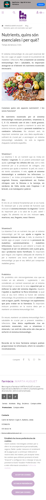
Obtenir (41, 4)
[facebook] (4, 396)
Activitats (12, 403)
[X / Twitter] (28, 359)
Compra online (36, 403)
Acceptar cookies (23, 475)
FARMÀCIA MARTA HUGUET (14, 26)
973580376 (6, 424)
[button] (3, 12)
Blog (26, 26)
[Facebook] (23, 359)
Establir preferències (23, 483)
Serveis (4, 403)
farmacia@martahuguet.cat (11, 433)
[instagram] (9, 396)
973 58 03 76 (6, 429)
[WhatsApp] (34, 359)
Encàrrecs (25, 403)
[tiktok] (15, 396)
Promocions (7, 407)
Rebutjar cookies (23, 492)
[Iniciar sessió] (37, 12)
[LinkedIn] (39, 359)
